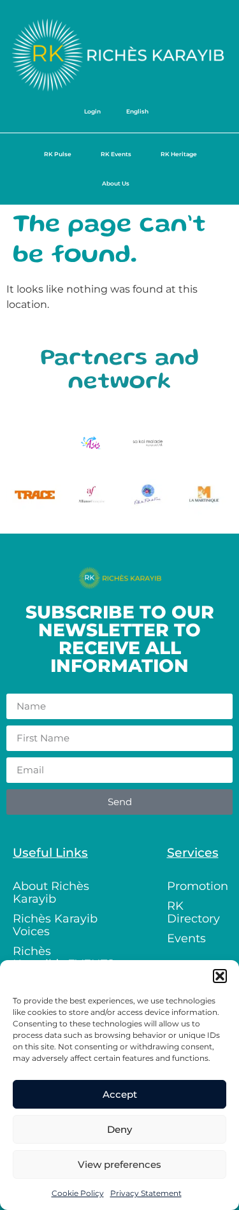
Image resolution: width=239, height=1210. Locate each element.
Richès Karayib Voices (55, 925)
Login (92, 111)
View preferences (119, 1164)
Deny (119, 1129)
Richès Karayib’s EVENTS (63, 957)
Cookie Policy (78, 1193)
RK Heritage (179, 153)
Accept (120, 1094)
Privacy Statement (146, 1193)
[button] (220, 976)
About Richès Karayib (51, 892)
